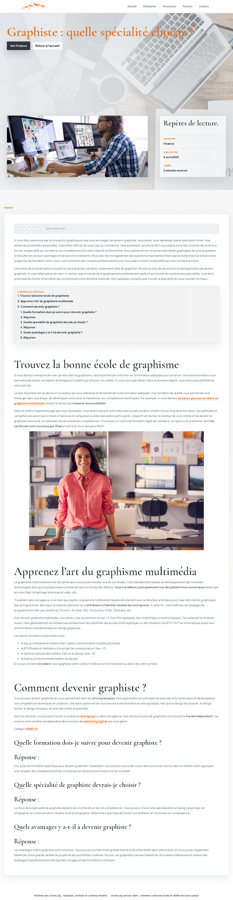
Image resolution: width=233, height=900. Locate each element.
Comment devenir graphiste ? (40, 306)
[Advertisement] (116, 83)
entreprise (88, 716)
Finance (187, 6)
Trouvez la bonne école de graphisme (44, 296)
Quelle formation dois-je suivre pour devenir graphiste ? (60, 312)
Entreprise (149, 6)
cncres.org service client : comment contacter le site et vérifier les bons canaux (155, 895)
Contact (204, 6)
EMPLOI (32, 729)
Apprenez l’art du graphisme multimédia (47, 301)
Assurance (169, 6)
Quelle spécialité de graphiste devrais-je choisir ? (55, 322)
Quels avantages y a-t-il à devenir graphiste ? (53, 332)
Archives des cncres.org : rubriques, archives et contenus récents (70, 895)
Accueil (131, 6)
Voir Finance (18, 46)
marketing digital (95, 721)
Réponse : (30, 317)
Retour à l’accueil (47, 46)
